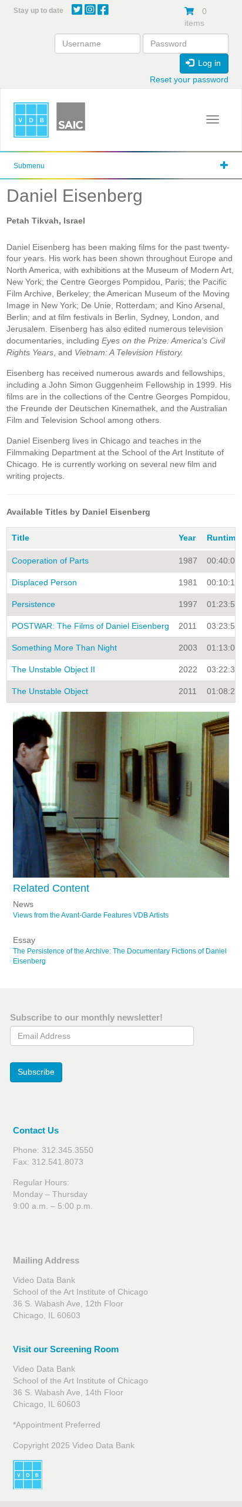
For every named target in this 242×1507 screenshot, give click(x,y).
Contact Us (36, 1130)
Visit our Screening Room (66, 1349)
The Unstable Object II (53, 669)
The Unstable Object (50, 691)
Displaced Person (44, 582)
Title (20, 537)
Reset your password (189, 79)
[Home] (31, 120)
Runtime (223, 537)
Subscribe (36, 1071)
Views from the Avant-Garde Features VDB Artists (91, 915)
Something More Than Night (64, 647)
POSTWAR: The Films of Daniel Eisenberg (90, 626)
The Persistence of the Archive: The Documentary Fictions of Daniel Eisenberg (120, 956)
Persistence (33, 604)
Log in (208, 63)
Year (187, 537)
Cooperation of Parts (50, 560)
